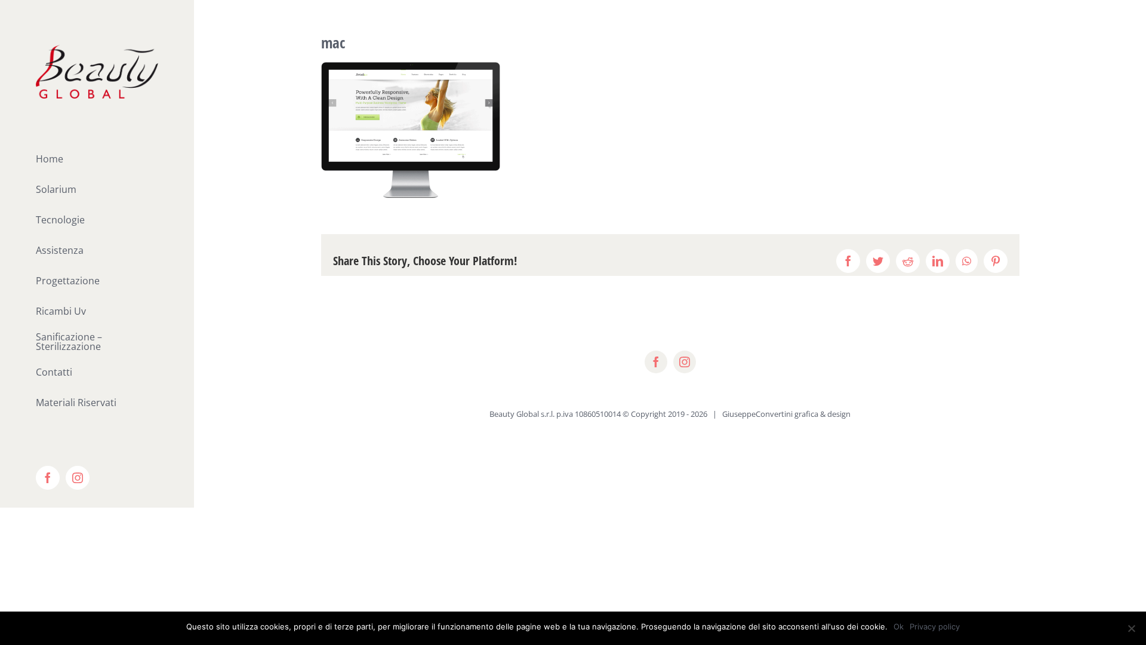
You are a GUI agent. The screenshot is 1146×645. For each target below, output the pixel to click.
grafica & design (822, 413)
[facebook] (656, 362)
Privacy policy (935, 626)
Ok (899, 626)
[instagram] (684, 362)
